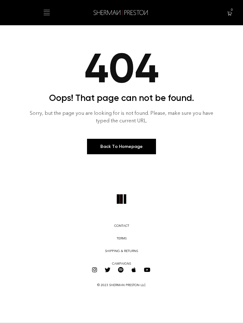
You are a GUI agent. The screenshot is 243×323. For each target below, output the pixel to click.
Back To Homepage (121, 146)
